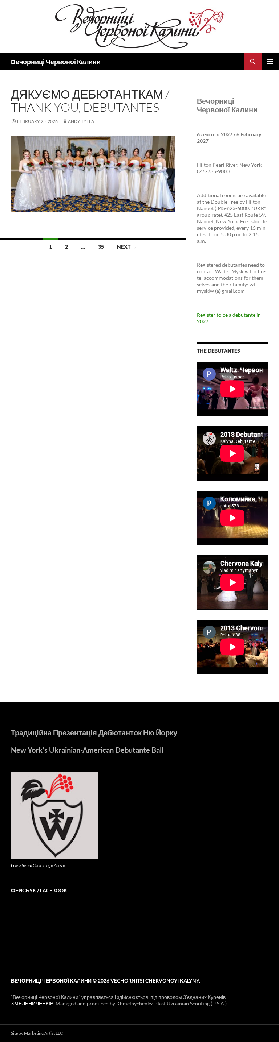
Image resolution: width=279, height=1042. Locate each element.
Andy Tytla (81, 121)
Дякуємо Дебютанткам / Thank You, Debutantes (90, 101)
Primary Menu (270, 61)
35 (101, 247)
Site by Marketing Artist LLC (37, 1033)
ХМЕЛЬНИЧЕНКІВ (32, 1003)
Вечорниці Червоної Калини (56, 62)
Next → (127, 247)
